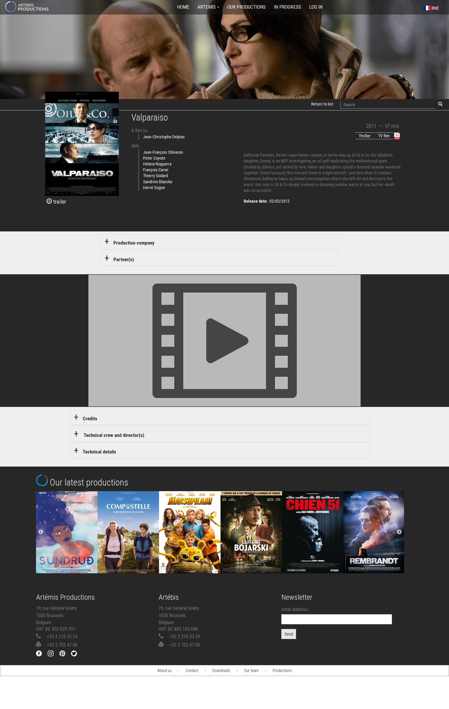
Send (288, 634)
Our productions (246, 7)
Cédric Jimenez (312, 550)
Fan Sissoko (66, 537)
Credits (90, 418)
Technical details (99, 452)
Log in (315, 7)
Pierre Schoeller (374, 550)
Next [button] (399, 532)
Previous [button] (41, 532)
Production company (133, 243)
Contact (192, 670)
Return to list (322, 104)
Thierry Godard (155, 175)
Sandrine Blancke (157, 181)
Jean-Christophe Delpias (164, 136)
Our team (251, 670)
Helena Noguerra (157, 163)
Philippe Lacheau (189, 550)
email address (294, 609)
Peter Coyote (154, 158)
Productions (282, 670)
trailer (59, 202)
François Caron (155, 169)
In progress (287, 7)
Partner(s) (123, 259)
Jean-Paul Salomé (251, 550)
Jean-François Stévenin (163, 152)
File (70, 519)
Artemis (207, 7)
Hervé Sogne (154, 187)
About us (164, 670)
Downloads (221, 670)
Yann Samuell (128, 550)
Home (183, 7)
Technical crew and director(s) (113, 435)
